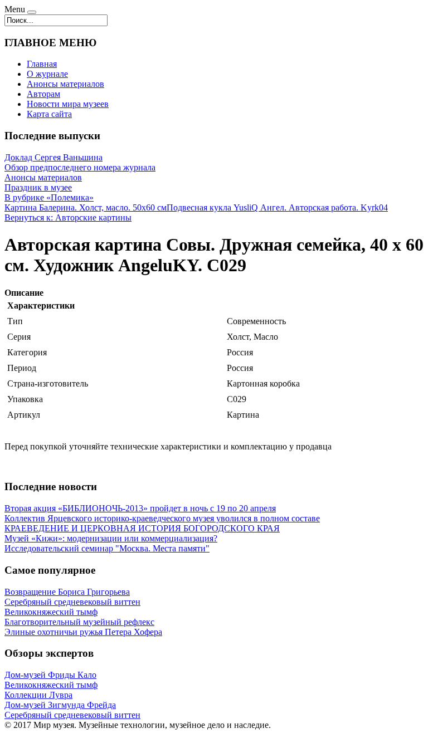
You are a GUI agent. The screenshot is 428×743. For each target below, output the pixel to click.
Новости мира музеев (68, 104)
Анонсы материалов (65, 84)
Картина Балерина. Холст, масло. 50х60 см (85, 207)
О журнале (47, 74)
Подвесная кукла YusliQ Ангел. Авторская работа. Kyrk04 (277, 207)
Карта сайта (49, 114)
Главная (42, 64)
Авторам (43, 94)
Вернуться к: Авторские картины (68, 217)
